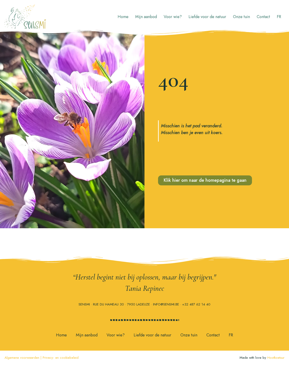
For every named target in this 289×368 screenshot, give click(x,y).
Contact (263, 17)
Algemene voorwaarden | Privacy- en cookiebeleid (42, 357)
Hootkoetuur (275, 357)
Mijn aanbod (146, 17)
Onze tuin (241, 17)
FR (279, 17)
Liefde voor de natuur (207, 17)
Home (123, 17)
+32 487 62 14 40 (196, 304)
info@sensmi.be (166, 304)
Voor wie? (173, 17)
